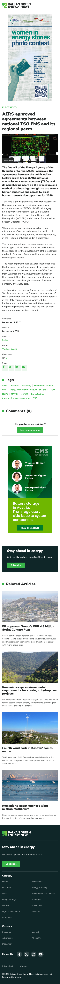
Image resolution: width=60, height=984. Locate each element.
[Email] (24, 368)
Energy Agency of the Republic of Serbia (28, 389)
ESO (53, 389)
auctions (15, 385)
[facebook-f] (19, 954)
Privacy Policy (8, 966)
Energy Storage (9, 899)
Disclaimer (7, 944)
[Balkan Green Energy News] (16, 5)
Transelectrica (37, 394)
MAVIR (14, 394)
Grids (4, 893)
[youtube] (41, 954)
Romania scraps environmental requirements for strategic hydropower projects (30, 690)
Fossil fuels (37, 905)
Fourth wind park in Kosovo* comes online (27, 749)
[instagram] (33, 954)
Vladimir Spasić (9, 349)
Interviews (7, 917)
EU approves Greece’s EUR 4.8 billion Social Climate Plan (28, 628)
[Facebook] (5, 368)
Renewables (37, 881)
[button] (56, 5)
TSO (35, 398)
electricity (26, 385)
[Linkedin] (18, 368)
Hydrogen (36, 899)
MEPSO (24, 394)
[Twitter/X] (11, 368)
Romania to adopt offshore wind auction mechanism (25, 807)
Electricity (9, 107)
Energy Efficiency (39, 887)
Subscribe (15, 565)
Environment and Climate (43, 893)
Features (36, 911)
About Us (36, 938)
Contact (35, 932)
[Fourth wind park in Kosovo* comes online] (30, 728)
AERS (5, 385)
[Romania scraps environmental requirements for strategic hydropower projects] (30, 667)
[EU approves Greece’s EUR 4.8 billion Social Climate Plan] (30, 606)
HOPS (5, 394)
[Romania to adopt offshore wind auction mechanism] (30, 785)
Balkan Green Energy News (22, 974)
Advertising (7, 938)
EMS (4, 389)
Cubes (18, 977)
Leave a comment (30, 430)
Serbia (5, 340)
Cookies (23, 966)
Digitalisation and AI (11, 911)
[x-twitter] (26, 954)
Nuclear (5, 905)
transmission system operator (16, 398)
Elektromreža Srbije (43, 385)
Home (5, 881)
